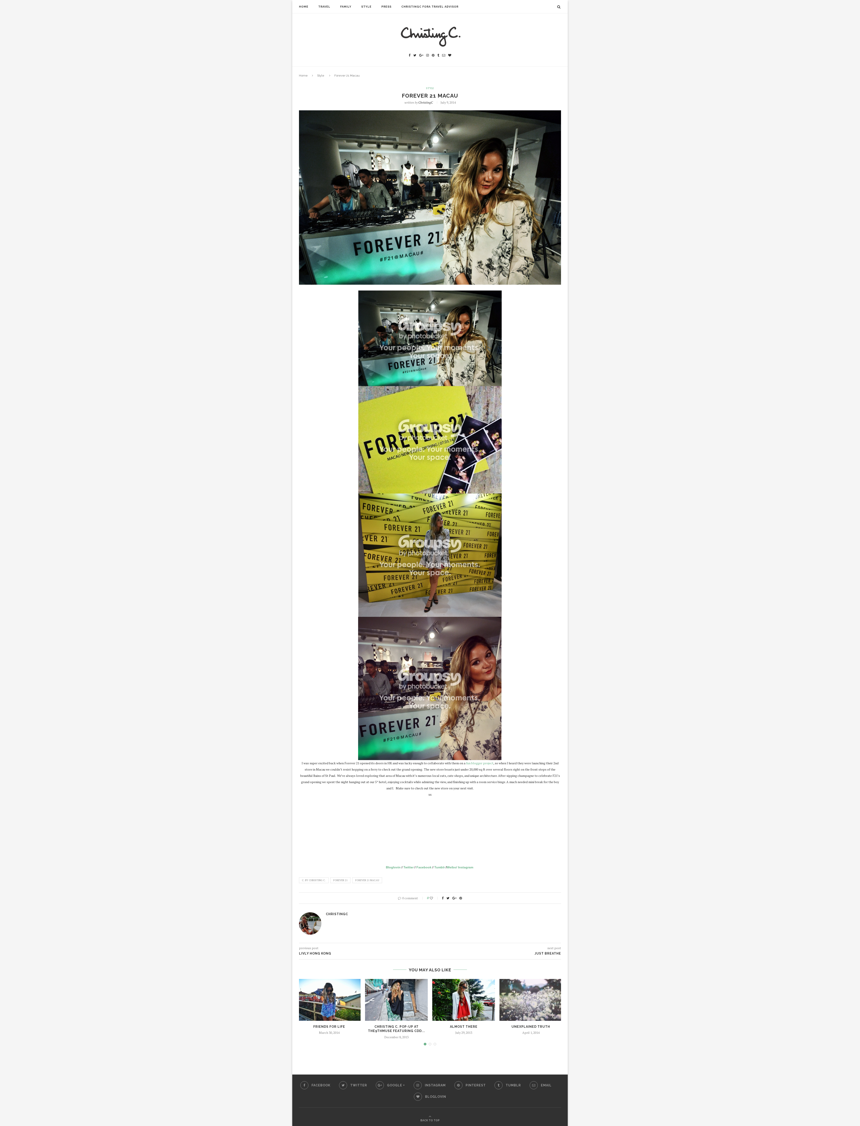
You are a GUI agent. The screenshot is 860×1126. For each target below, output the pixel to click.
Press (386, 6)
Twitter (408, 867)
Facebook (424, 867)
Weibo (451, 867)
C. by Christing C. (314, 880)
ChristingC (425, 102)
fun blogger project (479, 763)
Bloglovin (393, 867)
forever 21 (340, 880)
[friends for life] (329, 1000)
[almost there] (463, 1000)
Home (303, 6)
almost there (463, 1026)
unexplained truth (531, 1026)
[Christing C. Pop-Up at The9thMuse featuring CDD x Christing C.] (396, 1000)
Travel (324, 6)
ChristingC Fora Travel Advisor (429, 6)
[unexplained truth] (530, 1000)
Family (345, 6)
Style (366, 6)
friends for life (329, 1026)
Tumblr (439, 867)
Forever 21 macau (367, 880)
